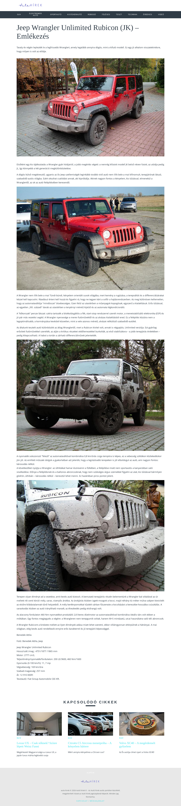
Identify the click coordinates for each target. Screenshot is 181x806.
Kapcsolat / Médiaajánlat (90, 801)
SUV (19, 738)
